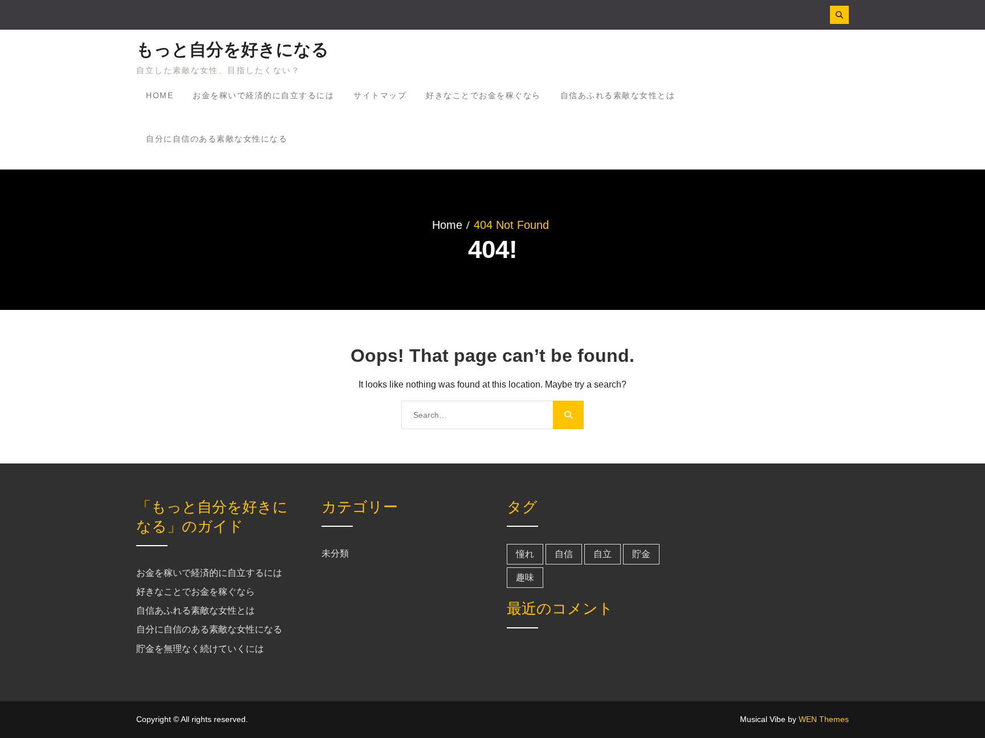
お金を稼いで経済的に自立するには (263, 95)
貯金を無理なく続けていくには (200, 649)
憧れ (525, 554)
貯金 (641, 554)
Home (159, 95)
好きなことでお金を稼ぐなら (483, 95)
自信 (564, 554)
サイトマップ (379, 95)
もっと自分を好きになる (232, 49)
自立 (602, 554)
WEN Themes (824, 719)
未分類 (335, 553)
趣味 (525, 577)
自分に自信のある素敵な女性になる (216, 138)
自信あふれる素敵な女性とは (617, 95)
